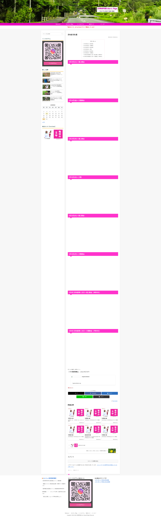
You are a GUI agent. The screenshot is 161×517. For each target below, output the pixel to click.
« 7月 (43, 122)
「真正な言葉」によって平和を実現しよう (51, 496)
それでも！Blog (74, 513)
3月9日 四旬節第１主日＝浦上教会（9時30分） (93, 54)
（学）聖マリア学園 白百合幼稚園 (102, 481)
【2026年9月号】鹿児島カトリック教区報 (51, 480)
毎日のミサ (71, 387)
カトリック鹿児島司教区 (49, 478)
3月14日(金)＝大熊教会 (88, 45)
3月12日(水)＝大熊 (88, 49)
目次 (91, 41)
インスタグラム (81, 513)
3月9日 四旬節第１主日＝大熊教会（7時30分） (93, 56)
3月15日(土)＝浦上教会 (88, 43)
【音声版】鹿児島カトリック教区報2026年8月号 (53, 488)
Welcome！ (67, 513)
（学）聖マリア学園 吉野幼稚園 (102, 480)
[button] (101, 396)
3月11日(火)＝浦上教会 (88, 51)
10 (46, 113)
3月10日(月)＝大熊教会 (88, 52)
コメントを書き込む (93, 461)
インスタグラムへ (53, 63)
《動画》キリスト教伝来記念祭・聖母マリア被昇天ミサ (53, 484)
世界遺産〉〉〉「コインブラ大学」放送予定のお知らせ (53, 492)
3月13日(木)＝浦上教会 (88, 47)
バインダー (94, 513)
